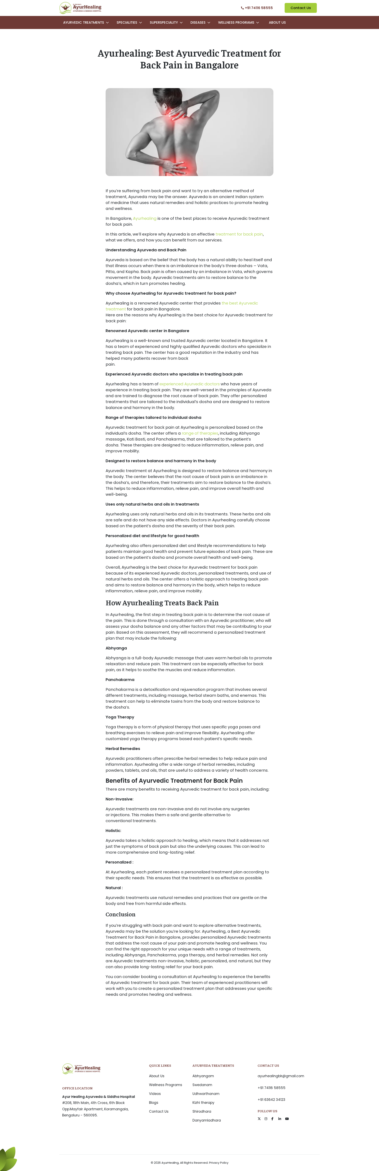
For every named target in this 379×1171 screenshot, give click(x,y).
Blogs (153, 1102)
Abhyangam (203, 1076)
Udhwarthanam (206, 1093)
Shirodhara (201, 1111)
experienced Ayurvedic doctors (189, 384)
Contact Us (301, 8)
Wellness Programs (165, 1084)
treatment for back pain (239, 234)
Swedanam (202, 1084)
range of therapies (200, 433)
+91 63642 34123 (271, 1099)
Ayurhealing (145, 218)
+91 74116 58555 (271, 1087)
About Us (277, 22)
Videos (155, 1093)
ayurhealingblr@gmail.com (281, 1076)
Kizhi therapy (203, 1102)
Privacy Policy (218, 1163)
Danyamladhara (206, 1120)
